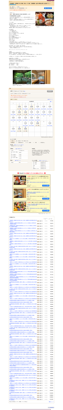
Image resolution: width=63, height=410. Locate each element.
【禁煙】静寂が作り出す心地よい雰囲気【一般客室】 (38, 208)
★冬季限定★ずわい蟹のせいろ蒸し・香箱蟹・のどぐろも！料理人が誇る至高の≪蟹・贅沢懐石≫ (23, 381)
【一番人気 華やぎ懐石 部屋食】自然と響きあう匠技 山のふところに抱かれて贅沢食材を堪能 (23, 247)
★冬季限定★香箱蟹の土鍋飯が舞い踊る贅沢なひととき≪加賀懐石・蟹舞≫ (22, 300)
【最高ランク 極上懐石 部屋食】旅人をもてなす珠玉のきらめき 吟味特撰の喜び (23, 287)
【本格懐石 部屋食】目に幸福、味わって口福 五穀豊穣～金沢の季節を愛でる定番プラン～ (23, 221)
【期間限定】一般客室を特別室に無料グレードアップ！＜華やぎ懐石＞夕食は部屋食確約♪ (23, 242)
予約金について (18, 160)
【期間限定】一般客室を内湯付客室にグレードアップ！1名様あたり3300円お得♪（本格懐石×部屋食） (22, 229)
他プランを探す (25, 108)
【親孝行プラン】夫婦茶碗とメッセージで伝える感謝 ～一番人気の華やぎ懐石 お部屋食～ (23, 239)
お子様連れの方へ (19, 148)
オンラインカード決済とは (20, 144)
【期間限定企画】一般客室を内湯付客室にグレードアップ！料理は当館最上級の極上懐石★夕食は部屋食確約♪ (23, 277)
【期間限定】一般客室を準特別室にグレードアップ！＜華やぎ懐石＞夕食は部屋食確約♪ (23, 244)
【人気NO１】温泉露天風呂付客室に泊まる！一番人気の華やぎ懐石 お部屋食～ (22, 306)
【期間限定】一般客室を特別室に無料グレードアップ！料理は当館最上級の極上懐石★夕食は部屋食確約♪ (23, 272)
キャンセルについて (44, 160)
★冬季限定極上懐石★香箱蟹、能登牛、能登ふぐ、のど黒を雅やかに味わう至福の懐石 (23, 282)
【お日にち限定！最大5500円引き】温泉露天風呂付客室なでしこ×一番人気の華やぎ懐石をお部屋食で (22, 365)
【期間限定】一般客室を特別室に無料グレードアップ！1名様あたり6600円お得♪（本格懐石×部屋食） (22, 223)
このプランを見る (45, 186)
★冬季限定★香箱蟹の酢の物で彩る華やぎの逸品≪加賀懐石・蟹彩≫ (20, 302)
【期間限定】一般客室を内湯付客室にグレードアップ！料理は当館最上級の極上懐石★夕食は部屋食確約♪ (23, 280)
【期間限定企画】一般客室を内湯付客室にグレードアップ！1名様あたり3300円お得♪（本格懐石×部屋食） (22, 226)
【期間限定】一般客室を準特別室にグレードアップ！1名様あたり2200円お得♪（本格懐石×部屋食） (23, 231)
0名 (24, 91)
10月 (50, 101)
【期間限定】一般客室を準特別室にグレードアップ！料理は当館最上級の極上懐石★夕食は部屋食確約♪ (23, 275)
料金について (51, 99)
